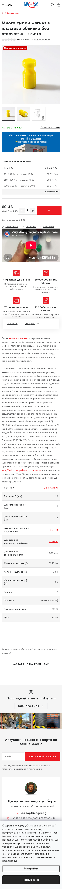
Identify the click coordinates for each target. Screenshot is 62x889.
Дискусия (30, 323)
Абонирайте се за (42, 756)
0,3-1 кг (54, 529)
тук (15, 861)
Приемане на (31, 880)
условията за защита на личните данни (22, 768)
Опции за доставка (51, 127)
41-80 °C (53, 541)
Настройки (31, 868)
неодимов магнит (18, 338)
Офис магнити (51, 487)
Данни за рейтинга (41, 39)
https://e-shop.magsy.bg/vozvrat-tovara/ (21, 470)
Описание (12, 323)
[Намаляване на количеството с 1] (22, 210)
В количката (49, 212)
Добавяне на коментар (31, 664)
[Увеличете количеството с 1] (32, 210)
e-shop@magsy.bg (34, 813)
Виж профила (29, 706)
